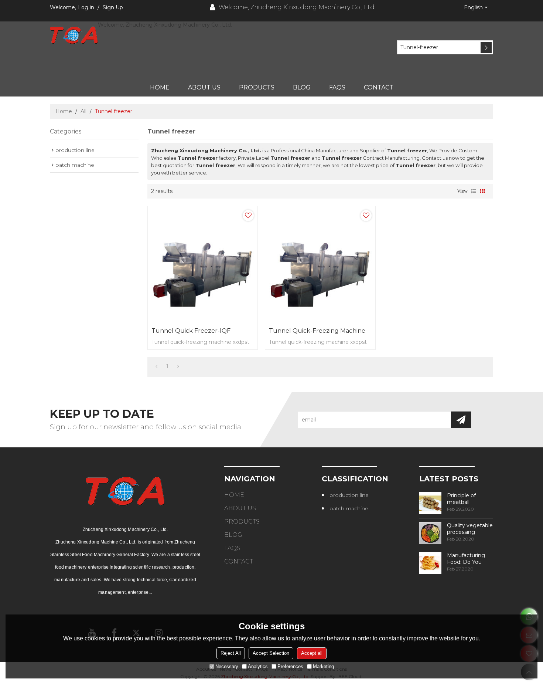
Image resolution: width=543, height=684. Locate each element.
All (83, 111)
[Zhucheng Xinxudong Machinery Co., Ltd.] (74, 35)
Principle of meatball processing (461, 498)
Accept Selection (271, 653)
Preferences (290, 666)
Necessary (226, 666)
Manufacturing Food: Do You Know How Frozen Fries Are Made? (468, 558)
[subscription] (461, 420)
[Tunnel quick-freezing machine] (320, 265)
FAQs (337, 87)
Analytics (258, 666)
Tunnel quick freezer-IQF (190, 330)
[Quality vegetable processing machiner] (430, 533)
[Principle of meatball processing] (430, 503)
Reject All (231, 653)
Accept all (311, 653)
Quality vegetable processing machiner (470, 528)
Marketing (323, 666)
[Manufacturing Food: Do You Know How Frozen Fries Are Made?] (430, 563)
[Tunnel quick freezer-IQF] (202, 265)
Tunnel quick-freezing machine (317, 330)
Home (160, 87)
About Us (204, 87)
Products (256, 87)
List (473, 191)
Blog (302, 87)
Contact (378, 87)
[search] (486, 47)
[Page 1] (156, 366)
